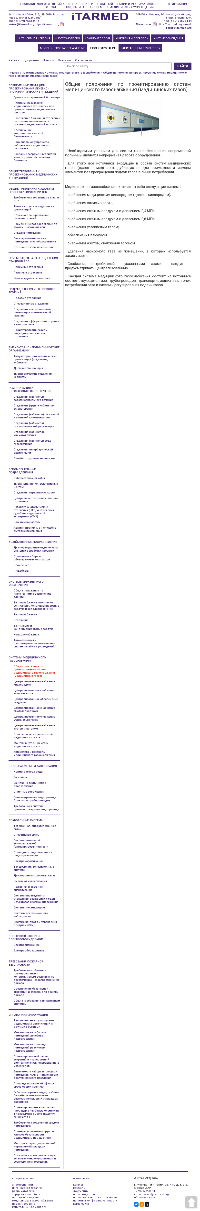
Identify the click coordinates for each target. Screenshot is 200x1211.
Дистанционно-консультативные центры (36, 485)
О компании (83, 60)
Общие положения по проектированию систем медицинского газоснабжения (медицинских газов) (34, 671)
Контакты (64, 60)
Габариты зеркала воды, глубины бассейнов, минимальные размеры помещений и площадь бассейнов (36, 1097)
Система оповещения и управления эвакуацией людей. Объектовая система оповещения (36, 899)
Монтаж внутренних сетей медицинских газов (31, 745)
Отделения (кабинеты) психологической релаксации (34, 425)
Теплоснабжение (25, 614)
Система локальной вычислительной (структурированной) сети (31, 843)
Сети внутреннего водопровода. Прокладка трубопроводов (35, 799)
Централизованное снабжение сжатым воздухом (34, 709)
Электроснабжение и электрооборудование (26, 938)
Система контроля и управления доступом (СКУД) (35, 923)
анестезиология (23, 1184)
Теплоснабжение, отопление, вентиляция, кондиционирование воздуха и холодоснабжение (36, 606)
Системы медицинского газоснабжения (27, 659)
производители (84, 1194)
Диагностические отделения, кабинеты (33, 375)
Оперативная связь (26, 834)
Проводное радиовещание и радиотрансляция (33, 854)
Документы (31, 60)
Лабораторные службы (29, 478)
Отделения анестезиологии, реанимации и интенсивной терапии (32, 312)
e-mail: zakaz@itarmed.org (151, 1194)
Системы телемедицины (30, 907)
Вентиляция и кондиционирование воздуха (33, 627)
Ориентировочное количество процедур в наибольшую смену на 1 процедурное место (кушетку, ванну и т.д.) (36, 1112)
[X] (147, 1204)
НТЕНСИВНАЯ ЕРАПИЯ (33, 38)
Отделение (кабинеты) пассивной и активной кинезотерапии (36, 416)
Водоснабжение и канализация (33, 766)
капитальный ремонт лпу (29, 1207)
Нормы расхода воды (28, 771)
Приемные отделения (28, 267)
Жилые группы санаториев (32, 278)
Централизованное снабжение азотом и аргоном (34, 727)
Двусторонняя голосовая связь (34, 875)
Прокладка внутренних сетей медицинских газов (33, 736)
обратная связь (144, 1197)
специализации (23, 1178)
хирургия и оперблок (26, 1194)
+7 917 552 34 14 (29, 20)
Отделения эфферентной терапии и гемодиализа (36, 323)
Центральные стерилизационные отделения (36, 500)
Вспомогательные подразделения (22, 471)
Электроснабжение (27, 945)
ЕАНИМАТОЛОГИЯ (97, 38)
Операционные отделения (31, 303)
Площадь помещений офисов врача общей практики (34, 1085)
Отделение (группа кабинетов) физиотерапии (34, 407)
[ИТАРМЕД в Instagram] (62, 24)
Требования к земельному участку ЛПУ (36, 199)
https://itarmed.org (47, 24)
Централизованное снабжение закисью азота (34, 692)
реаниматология (23, 1191)
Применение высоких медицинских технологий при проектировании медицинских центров (34, 107)
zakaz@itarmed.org (21, 24)
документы (80, 1191)
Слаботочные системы (26, 820)
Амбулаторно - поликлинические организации (34, 349)
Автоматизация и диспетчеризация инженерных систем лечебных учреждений (35, 643)
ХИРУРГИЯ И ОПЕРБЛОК (132, 38)
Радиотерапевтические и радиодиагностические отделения (31, 333)
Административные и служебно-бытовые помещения (35, 529)
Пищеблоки (22, 570)
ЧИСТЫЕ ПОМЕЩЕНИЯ (168, 38)
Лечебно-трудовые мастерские (34, 458)
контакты (79, 1187)
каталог (78, 1184)
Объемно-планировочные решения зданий (31, 217)
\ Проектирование (32, 72)
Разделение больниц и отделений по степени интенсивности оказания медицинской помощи (37, 121)
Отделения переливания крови (34, 492)
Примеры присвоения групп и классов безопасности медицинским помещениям (34, 1134)
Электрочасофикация (28, 861)
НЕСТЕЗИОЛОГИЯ (67, 38)
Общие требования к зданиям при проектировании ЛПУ (31, 190)
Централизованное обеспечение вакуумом (36, 701)
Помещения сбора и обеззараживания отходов (32, 558)
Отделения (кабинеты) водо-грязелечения (33, 442)
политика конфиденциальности (95, 1200)
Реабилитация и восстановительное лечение (30, 389)
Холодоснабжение (26, 634)
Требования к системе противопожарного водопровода (36, 808)
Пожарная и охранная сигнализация (28, 888)
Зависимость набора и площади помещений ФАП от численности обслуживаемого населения (36, 1075)
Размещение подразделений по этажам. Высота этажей (35, 225)
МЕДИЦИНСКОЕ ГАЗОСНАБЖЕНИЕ (62, 48)
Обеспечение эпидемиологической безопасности (28, 133)
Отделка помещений (27, 232)
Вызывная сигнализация (30, 881)
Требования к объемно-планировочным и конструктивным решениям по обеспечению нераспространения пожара (37, 977)
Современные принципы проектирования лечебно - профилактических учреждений (33, 88)
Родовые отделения (27, 298)
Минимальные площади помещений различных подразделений (30, 1047)
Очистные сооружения (29, 791)
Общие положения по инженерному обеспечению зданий (32, 594)
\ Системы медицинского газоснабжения (72, 72)
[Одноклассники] (142, 1204)
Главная (14, 72)
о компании (81, 1178)
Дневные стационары (28, 368)
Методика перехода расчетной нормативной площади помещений (35, 1146)
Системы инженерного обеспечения (26, 583)
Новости (49, 60)
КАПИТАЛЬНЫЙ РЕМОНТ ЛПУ (140, 48)
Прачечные (21, 565)
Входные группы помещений (33, 247)
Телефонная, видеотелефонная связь (35, 827)
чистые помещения (25, 1197)
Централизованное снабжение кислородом (34, 683)
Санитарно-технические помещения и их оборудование (35, 240)
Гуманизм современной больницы (37, 97)
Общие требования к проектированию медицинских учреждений (33, 174)
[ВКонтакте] (136, 1204)
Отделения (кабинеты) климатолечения (29, 433)
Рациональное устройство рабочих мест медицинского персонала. (33, 145)
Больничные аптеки (27, 522)
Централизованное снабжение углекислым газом (34, 718)
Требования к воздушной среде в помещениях (36, 1124)
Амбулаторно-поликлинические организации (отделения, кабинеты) (35, 359)
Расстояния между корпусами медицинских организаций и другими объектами (34, 1023)
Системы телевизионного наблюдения (31, 915)
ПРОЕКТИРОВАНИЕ (103, 48)
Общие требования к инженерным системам (37, 1002)
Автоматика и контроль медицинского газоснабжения (34, 753)
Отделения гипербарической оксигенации (33, 451)
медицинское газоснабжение (32, 1200)
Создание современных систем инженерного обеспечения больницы (35, 157)
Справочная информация (28, 1014)
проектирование (23, 1203)
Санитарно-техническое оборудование (30, 784)
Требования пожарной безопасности (26, 963)
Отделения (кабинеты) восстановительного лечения (33, 398)
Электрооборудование (29, 950)
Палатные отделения (28, 272)
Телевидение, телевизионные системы (34, 868)
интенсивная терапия (27, 1187)
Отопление (21, 620)
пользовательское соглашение (95, 1197)
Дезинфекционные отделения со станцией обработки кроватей (36, 549)
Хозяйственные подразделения (33, 542)
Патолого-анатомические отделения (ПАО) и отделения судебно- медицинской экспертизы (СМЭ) (34, 511)
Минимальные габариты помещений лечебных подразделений (30, 1035)
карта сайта (81, 1203)
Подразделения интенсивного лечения (32, 291)
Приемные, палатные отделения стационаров (33, 260)
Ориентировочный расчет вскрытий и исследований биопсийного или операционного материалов (37, 1061)
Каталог (14, 60)
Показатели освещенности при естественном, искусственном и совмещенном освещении (35, 1158)
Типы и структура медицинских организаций (35, 208)
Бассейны (20, 777)
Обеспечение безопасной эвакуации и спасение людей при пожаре (36, 992)
